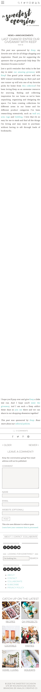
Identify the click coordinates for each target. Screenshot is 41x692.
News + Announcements (20, 35)
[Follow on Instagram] (12, 547)
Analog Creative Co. (27, 688)
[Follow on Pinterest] (15, 547)
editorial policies (22, 424)
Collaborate (31, 537)
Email (5, 501)
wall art (36, 113)
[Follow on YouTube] (19, 547)
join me (18, 410)
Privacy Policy (15, 587)
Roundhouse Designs (24, 686)
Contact (17, 537)
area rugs (5, 117)
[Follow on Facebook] (5, 547)
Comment (7, 466)
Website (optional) (13, 510)
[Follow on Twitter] (8, 547)
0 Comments (22, 431)
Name (5, 492)
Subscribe (13, 584)
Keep (33, 50)
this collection (28, 86)
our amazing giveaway (24, 72)
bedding (19, 117)
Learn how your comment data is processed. (20, 527)
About (7, 537)
